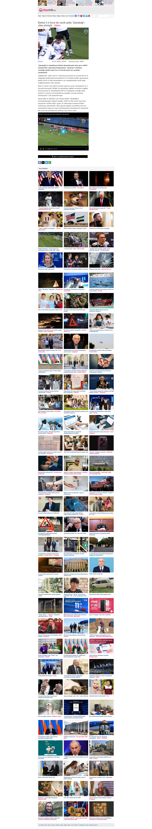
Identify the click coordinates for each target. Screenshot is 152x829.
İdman (63, 16)
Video (46, 825)
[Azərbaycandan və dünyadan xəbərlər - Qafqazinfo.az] (47, 10)
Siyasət (44, 16)
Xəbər (39, 16)
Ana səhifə (41, 825)
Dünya (54, 16)
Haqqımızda (82, 825)
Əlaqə (86, 825)
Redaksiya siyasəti (93, 825)
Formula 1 (71, 16)
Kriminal (49, 16)
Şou (67, 16)
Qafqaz (59, 16)
